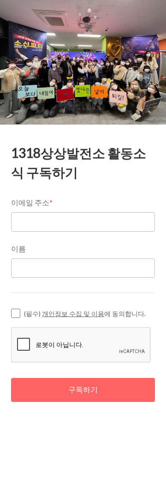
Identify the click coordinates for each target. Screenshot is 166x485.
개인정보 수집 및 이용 (73, 313)
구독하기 (83, 389)
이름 (18, 248)
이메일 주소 (32, 202)
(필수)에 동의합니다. (85, 313)
